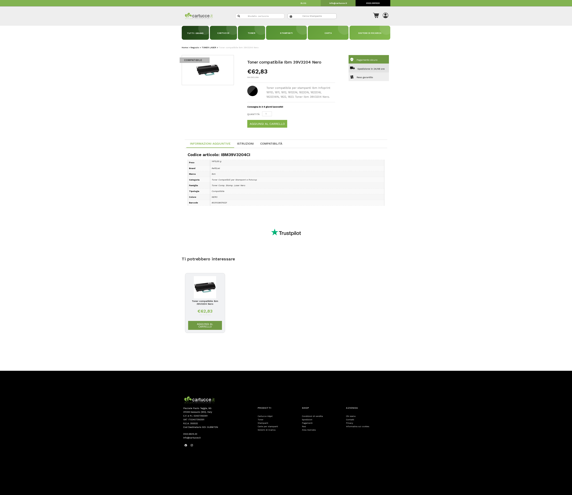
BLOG (303, 3)
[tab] (210, 144)
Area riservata (309, 430)
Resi (304, 426)
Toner (260, 419)
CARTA (328, 33)
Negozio (195, 47)
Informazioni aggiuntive (210, 143)
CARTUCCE (223, 33)
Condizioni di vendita (312, 416)
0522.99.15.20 (190, 434)
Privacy (349, 423)
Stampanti (263, 423)
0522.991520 (373, 3)
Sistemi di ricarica (266, 430)
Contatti (350, 419)
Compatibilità (271, 143)
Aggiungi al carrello (267, 124)
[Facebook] (185, 445)
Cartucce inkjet (265, 416)
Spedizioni (307, 419)
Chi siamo (351, 416)
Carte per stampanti (268, 426)
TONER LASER (209, 47)
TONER (251, 33)
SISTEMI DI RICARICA (369, 33)
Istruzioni (245, 143)
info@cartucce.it (338, 3)
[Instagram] (191, 445)
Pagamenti (307, 423)
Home (185, 47)
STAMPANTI (286, 33)
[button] (376, 16)
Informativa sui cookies (357, 426)
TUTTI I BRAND (195, 33)
